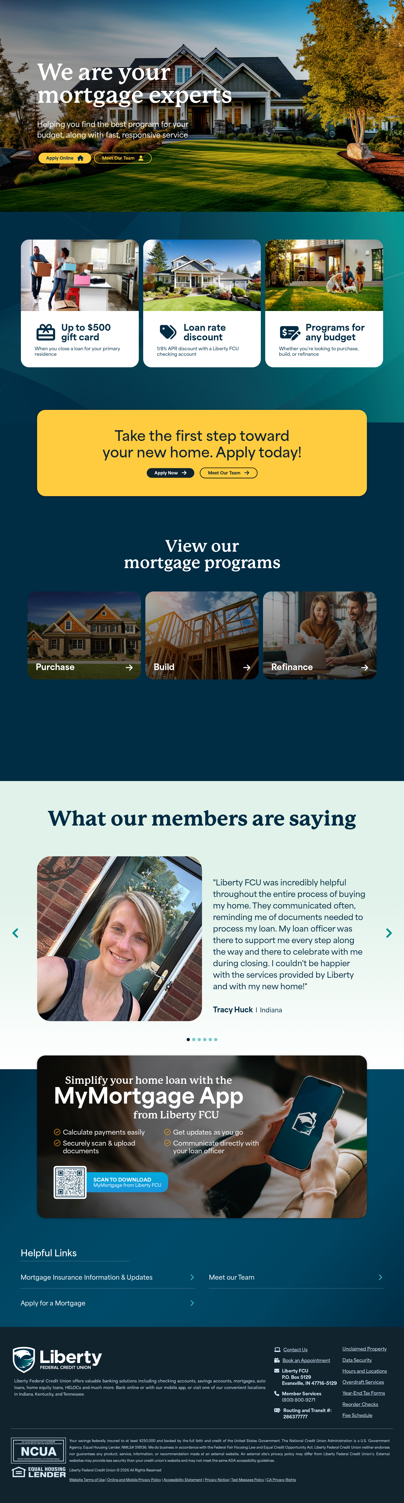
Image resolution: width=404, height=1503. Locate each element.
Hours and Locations (204, 11)
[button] (287, 23)
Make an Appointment (299, 11)
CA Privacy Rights (281, 1479)
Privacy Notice (217, 1479)
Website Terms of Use (87, 1479)
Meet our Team (231, 1277)
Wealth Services (367, 22)
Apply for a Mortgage (53, 1303)
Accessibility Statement (183, 1479)
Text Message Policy (247, 1479)
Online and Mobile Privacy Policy (134, 1479)
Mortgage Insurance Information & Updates (87, 1277)
